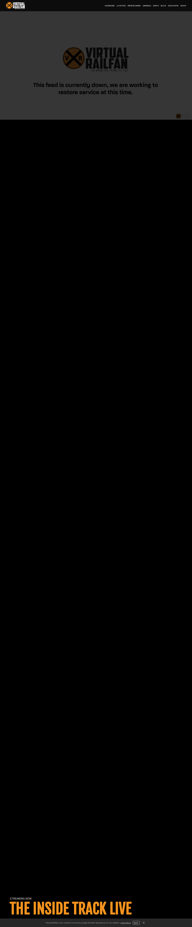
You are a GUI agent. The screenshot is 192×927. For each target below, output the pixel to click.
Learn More (125, 922)
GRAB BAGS (147, 6)
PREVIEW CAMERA (134, 6)
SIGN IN (183, 6)
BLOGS (163, 6)
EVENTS (156, 6)
